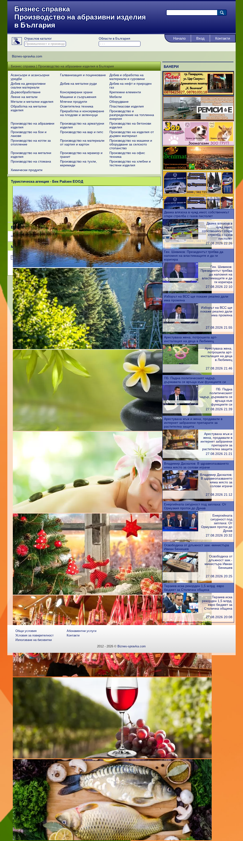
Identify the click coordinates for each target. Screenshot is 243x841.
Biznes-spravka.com (131, 646)
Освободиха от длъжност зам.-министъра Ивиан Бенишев (218, 562)
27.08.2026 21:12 (219, 494)
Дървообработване (26, 92)
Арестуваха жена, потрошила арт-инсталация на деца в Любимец (190, 339)
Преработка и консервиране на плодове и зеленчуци (82, 113)
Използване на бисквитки (33, 640)
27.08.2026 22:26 (219, 243)
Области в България (114, 38)
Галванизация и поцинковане (83, 75)
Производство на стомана (31, 161)
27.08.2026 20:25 (219, 576)
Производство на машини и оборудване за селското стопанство (130, 144)
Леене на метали (24, 97)
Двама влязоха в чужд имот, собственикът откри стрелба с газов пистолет (196, 214)
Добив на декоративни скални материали (28, 85)
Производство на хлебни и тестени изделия (130, 163)
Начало (179, 38)
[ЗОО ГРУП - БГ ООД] (198, 144)
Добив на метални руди (78, 83)
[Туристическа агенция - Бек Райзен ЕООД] (112, 266)
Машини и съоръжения (78, 97)
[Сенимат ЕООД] (198, 169)
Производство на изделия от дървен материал (131, 134)
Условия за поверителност (34, 635)
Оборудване (119, 101)
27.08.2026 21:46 (219, 368)
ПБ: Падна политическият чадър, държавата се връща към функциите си (195, 380)
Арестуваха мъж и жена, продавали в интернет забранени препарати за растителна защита (193, 422)
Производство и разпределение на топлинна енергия (131, 115)
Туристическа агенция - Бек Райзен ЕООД (47, 181)
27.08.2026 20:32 (219, 535)
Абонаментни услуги (81, 631)
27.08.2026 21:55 (219, 327)
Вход (200, 38)
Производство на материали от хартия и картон (82, 142)
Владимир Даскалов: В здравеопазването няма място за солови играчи (196, 465)
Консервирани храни (76, 92)
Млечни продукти (73, 101)
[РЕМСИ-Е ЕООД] (198, 119)
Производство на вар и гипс (81, 132)
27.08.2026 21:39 (219, 409)
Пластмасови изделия (126, 106)
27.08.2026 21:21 (219, 454)
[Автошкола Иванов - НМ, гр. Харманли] (198, 194)
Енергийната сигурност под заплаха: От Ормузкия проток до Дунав (195, 506)
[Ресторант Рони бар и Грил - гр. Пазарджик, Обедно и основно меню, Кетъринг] (198, 94)
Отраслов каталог (38, 38)
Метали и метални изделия (32, 101)
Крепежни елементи (125, 92)
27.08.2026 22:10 (219, 287)
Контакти (222, 38)
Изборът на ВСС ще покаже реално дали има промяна (216, 311)
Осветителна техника (76, 106)
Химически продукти (26, 170)
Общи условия (26, 631)
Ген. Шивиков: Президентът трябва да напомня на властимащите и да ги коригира (193, 255)
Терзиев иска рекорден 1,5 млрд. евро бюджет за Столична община (194, 588)
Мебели (115, 97)
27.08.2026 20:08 (219, 617)
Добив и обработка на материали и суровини (127, 77)
